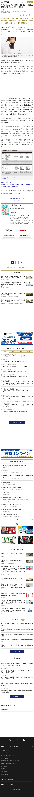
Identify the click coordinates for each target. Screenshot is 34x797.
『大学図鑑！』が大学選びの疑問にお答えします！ (16, 11)
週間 (21, 351)
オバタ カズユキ (5, 9)
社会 (2, 11)
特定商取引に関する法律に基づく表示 (10, 761)
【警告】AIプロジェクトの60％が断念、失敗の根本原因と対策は (17, 635)
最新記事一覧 (17, 696)
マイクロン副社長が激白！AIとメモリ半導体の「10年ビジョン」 (17, 624)
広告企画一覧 (4, 709)
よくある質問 (4, 766)
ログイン (23, 2)
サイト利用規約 (4, 758)
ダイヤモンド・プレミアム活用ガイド (10, 755)
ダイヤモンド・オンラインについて (10, 746)
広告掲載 (3, 769)
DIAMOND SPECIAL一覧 (8, 706)
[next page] (21, 262)
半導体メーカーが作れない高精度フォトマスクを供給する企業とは (17, 645)
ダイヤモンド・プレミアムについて (9, 753)
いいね (29, 351)
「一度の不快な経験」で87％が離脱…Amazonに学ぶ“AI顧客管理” (17, 629)
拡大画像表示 (4, 178)
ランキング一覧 (17, 422)
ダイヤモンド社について (7, 784)
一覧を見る (17, 651)
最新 (5, 351)
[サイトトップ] (6, 2)
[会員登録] (30, 2)
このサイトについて (5, 750)
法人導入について (5, 774)
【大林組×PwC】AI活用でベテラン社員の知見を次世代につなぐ (17, 640)
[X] (10, 740)
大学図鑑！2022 (16, 205)
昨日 (13, 351)
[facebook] (17, 740)
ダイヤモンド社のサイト (7, 779)
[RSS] (24, 740)
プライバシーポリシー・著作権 (8, 763)
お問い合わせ (4, 771)
